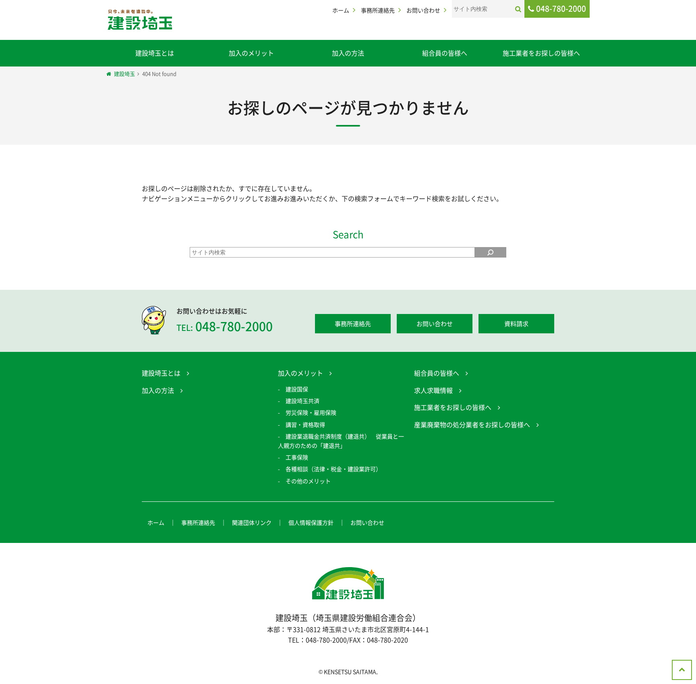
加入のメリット (251, 53)
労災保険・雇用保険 (311, 412)
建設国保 (297, 389)
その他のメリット (308, 481)
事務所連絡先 (378, 10)
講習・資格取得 (305, 424)
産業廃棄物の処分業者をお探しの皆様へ (472, 424)
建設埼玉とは (154, 53)
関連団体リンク (251, 522)
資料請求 (516, 323)
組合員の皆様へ (444, 53)
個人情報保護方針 (311, 522)
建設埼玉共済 (302, 401)
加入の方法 (348, 53)
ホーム (340, 10)
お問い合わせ (423, 10)
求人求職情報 (433, 390)
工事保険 (297, 457)
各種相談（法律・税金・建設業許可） (333, 469)
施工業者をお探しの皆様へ (541, 53)
